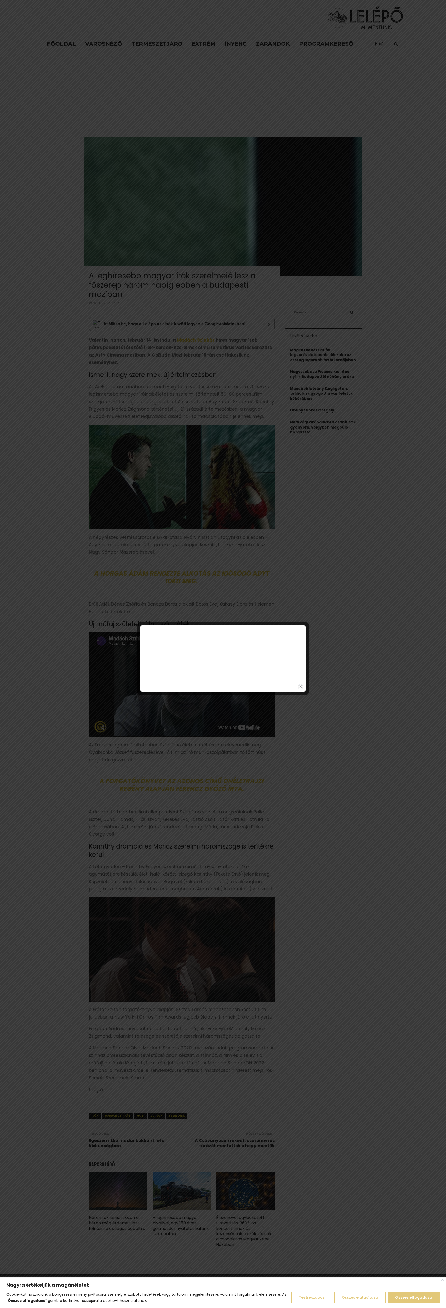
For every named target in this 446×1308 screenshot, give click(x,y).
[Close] (442, 1280)
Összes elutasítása (360, 1297)
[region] (223, 1292)
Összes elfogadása (413, 1297)
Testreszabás (312, 1297)
